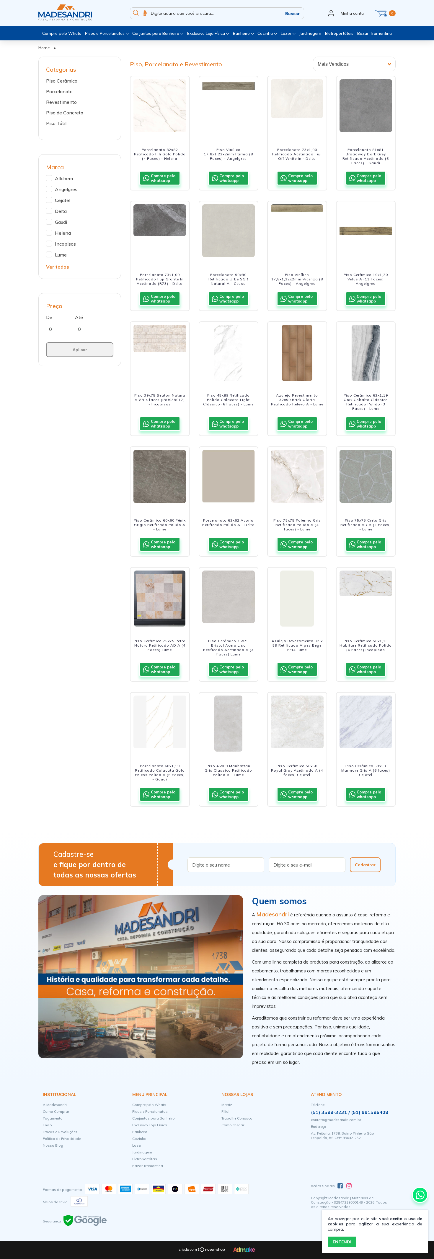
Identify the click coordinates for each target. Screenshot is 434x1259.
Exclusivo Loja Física (206, 33)
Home (44, 47)
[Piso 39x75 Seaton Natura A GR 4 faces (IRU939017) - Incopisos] (159, 353)
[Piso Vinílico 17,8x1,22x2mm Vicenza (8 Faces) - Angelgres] (297, 232)
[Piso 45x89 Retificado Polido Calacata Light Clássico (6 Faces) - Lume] (228, 353)
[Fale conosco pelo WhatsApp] (420, 1195)
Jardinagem (310, 33)
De (49, 317)
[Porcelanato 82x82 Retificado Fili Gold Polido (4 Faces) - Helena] (159, 107)
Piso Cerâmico (61, 81)
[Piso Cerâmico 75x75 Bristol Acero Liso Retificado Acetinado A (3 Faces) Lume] (228, 599)
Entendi (342, 1242)
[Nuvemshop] (202, 1251)
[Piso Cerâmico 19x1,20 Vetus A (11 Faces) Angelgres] (366, 232)
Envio (47, 1125)
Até (79, 317)
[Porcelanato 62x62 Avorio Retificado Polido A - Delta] (228, 478)
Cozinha (265, 33)
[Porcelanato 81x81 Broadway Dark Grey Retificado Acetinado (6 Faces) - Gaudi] (366, 107)
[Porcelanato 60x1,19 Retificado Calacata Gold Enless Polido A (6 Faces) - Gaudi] (159, 724)
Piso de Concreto (64, 113)
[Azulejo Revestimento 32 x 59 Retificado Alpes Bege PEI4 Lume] (297, 599)
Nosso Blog (53, 1145)
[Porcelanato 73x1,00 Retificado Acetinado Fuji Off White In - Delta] (297, 107)
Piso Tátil (56, 123)
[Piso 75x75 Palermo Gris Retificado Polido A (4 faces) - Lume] (297, 478)
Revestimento (61, 102)
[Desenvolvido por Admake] (244, 1250)
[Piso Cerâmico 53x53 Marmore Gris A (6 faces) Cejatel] (366, 724)
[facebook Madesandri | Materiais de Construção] (340, 1186)
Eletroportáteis (339, 33)
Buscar (292, 13)
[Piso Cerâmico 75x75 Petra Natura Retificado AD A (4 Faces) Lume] (159, 599)
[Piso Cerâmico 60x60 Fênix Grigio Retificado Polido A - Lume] (159, 478)
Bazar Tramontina (374, 33)
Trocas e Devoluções (60, 1132)
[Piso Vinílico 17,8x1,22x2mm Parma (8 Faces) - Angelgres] (228, 107)
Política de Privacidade (62, 1138)
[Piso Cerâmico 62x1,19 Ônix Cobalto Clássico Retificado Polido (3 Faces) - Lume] (366, 353)
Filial (225, 1111)
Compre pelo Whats (61, 33)
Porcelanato (59, 91)
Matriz (226, 1104)
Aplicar (80, 349)
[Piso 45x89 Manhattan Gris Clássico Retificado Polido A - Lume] (228, 724)
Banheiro (242, 33)
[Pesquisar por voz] (145, 13)
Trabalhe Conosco (236, 1118)
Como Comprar (56, 1111)
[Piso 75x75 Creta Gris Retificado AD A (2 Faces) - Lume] (366, 478)
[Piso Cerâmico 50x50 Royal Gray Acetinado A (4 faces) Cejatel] (297, 724)
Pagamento (53, 1118)
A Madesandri (55, 1104)
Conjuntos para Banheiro (156, 33)
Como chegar (232, 1125)
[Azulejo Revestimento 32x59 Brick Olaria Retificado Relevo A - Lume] (297, 353)
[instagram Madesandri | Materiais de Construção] (349, 1186)
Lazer (287, 33)
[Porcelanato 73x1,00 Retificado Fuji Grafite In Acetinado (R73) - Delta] (159, 232)
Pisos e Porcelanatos (105, 33)
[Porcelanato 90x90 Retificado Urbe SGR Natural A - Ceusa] (228, 232)
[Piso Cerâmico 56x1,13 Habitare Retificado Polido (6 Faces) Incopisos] (366, 599)
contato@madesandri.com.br (336, 1119)
